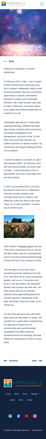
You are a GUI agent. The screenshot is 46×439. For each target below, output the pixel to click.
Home (8, 394)
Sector (25, 394)
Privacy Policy (37, 430)
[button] (42, 4)
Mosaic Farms (26, 246)
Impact (12, 400)
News (23, 43)
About (17, 394)
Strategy (34, 394)
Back (11, 61)
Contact (29, 400)
